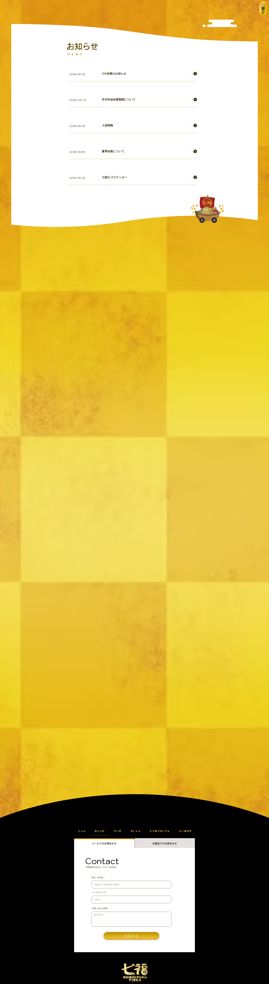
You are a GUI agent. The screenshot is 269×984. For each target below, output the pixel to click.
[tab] (104, 843)
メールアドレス (98, 892)
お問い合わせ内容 (99, 908)
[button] (263, 8)
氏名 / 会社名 (97, 877)
